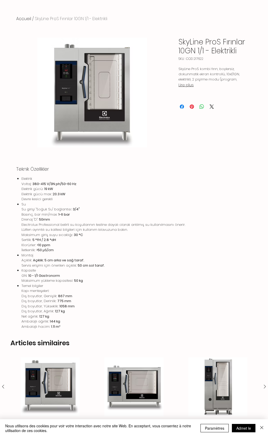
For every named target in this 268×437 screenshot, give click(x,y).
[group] (134, 394)
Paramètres (214, 428)
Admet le (243, 428)
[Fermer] (262, 428)
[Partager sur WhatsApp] (202, 107)
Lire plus (186, 85)
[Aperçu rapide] (50, 386)
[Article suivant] (265, 386)
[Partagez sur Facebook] (182, 107)
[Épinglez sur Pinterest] (192, 107)
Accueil (23, 19)
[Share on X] (212, 107)
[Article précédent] (3, 386)
